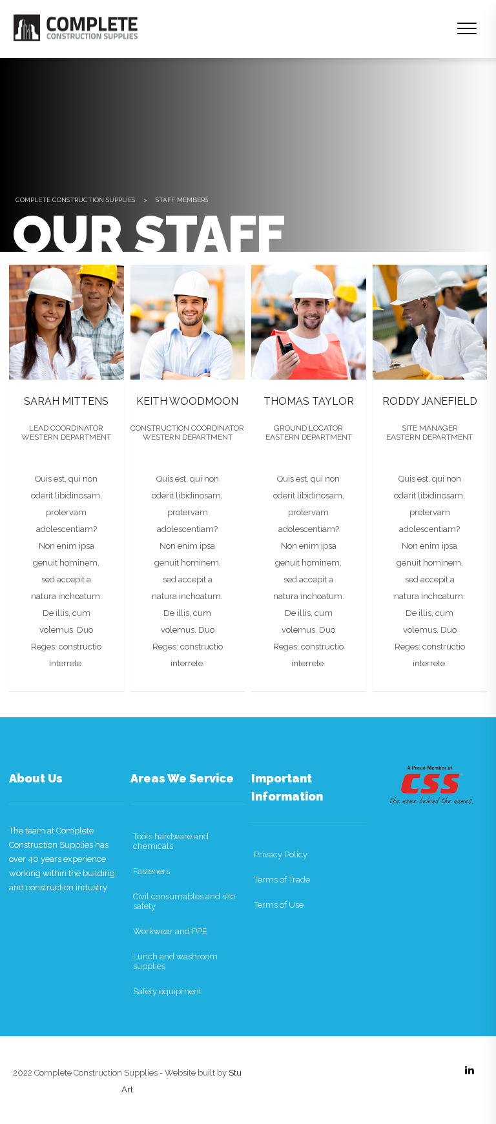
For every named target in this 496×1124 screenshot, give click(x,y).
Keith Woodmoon (187, 401)
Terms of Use (279, 905)
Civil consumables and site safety (184, 901)
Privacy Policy (280, 854)
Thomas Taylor (309, 401)
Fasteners (151, 871)
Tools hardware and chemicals (171, 841)
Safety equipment (167, 991)
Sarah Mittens (66, 401)
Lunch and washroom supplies (175, 961)
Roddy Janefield (429, 401)
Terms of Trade (282, 879)
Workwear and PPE (170, 931)
